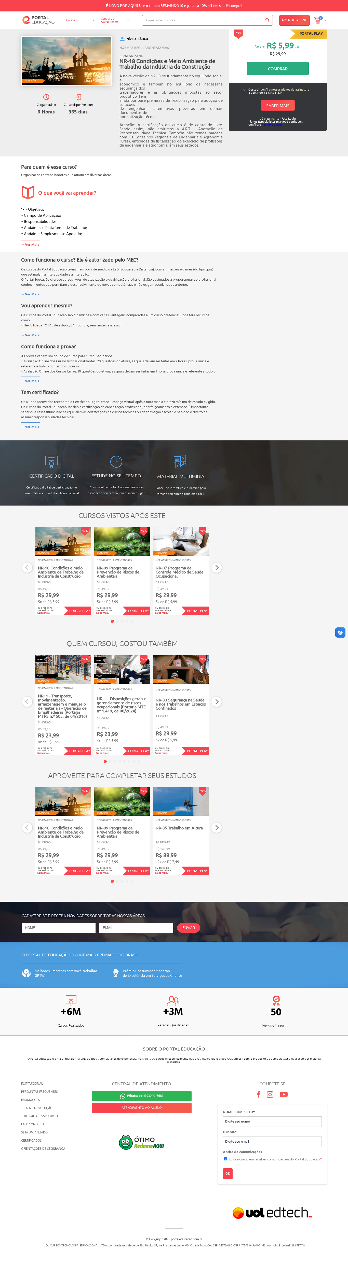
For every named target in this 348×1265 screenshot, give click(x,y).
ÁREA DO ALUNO (294, 20)
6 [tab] (129, 761)
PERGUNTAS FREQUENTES (39, 1092)
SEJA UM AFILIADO (34, 1132)
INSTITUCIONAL (32, 1083)
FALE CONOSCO (32, 1124)
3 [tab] (122, 621)
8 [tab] (138, 761)
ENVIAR (188, 928)
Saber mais (277, 105)
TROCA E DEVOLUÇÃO (36, 1108)
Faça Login (289, 118)
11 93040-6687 (145, 1096)
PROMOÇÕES (30, 1100)
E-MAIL (230, 1132)
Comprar (278, 68)
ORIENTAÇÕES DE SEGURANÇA (43, 1149)
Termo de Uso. (272, 124)
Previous (27, 568)
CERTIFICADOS (31, 1140)
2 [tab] (117, 621)
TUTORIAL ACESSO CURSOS (40, 1116)
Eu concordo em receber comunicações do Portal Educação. (275, 1159)
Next (216, 568)
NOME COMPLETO (239, 1112)
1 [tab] (112, 621)
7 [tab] (134, 761)
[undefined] (66, 61)
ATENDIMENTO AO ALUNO (142, 1108)
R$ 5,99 (280, 45)
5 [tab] (131, 621)
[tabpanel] (63, 571)
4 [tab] (126, 621)
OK (227, 1174)
